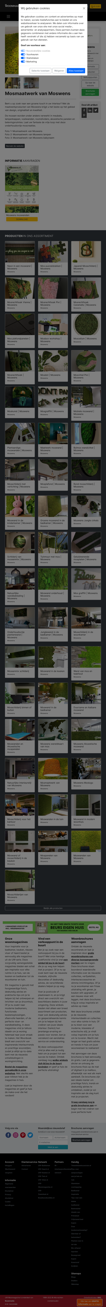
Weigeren (59, 70)
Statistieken (32, 58)
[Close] (84, 8)
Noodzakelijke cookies (38, 50)
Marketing (31, 61)
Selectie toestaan (40, 70)
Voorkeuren (32, 54)
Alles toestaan (76, 70)
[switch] (23, 54)
